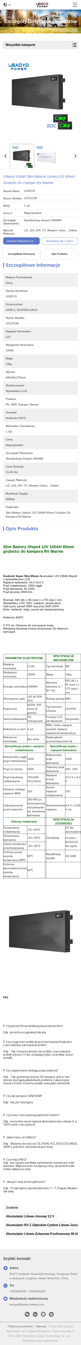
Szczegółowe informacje (21, 254)
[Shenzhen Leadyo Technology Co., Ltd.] (42, 5)
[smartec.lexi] (51, 1315)
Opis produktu (59, 254)
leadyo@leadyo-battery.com (26, 1304)
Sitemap (41, 1326)
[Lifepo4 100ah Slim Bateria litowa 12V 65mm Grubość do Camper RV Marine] (39, 100)
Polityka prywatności (20, 1326)
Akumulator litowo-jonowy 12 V (30, 1216)
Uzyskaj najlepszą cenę (21, 240)
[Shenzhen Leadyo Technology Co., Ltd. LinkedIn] (35, 1315)
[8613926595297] (43, 1315)
